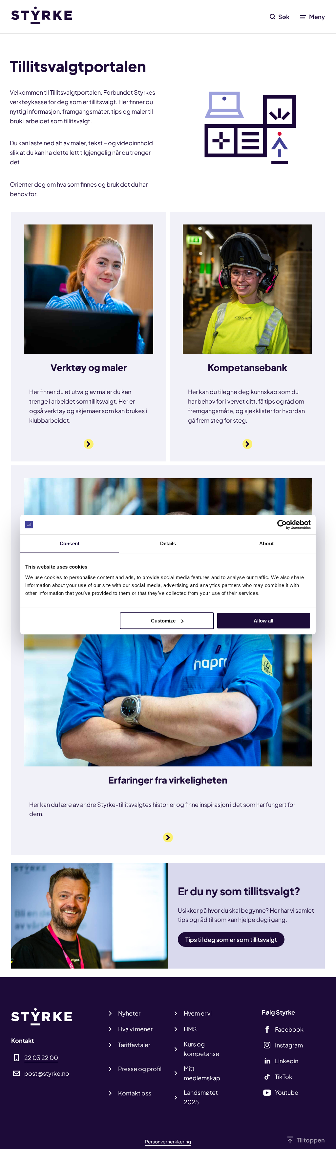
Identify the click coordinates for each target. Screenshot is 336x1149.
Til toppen (311, 1140)
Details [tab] (168, 543)
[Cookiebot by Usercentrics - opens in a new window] (282, 524)
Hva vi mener (135, 1029)
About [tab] (266, 543)
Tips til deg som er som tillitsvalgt (231, 939)
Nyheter (129, 1013)
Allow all (263, 620)
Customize (163, 620)
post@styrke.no (46, 1073)
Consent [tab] (69, 543)
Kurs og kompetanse (201, 1048)
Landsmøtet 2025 (201, 1097)
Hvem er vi (198, 1013)
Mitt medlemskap (202, 1073)
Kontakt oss (134, 1093)
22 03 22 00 (41, 1057)
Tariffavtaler (134, 1044)
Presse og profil (139, 1068)
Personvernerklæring (168, 1141)
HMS (190, 1029)
